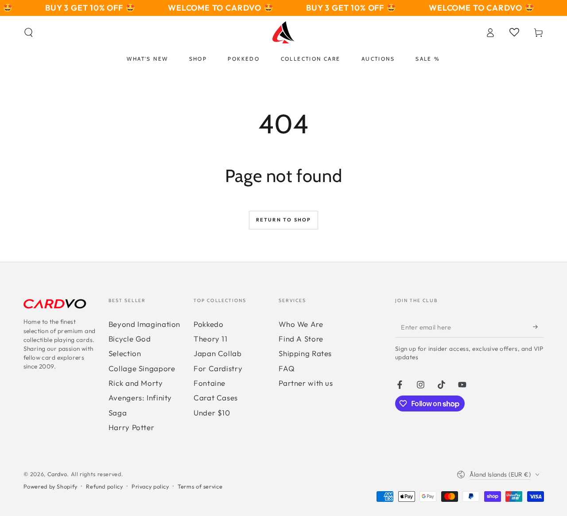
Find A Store (301, 338)
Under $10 (212, 412)
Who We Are (301, 324)
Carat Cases (216, 397)
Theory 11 (211, 338)
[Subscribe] (538, 327)
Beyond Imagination (144, 324)
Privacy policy (150, 486)
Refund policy (104, 486)
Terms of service (200, 486)
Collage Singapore (142, 368)
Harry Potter (132, 427)
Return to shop (283, 220)
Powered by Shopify (50, 486)
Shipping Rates (305, 353)
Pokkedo (208, 324)
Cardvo (57, 473)
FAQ (287, 368)
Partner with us (306, 383)
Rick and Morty (136, 383)
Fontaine (209, 383)
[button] (28, 32)
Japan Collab (218, 353)
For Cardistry (218, 368)
